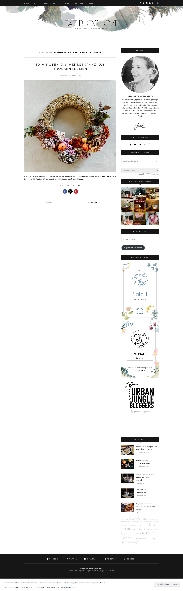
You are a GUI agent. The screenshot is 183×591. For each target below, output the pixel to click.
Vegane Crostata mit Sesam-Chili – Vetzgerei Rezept (145, 506)
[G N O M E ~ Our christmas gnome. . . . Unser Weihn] (140, 193)
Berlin (128, 534)
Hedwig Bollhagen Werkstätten (143, 491)
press (90, 3)
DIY (136, 519)
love (55, 3)
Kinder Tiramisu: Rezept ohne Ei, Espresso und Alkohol (145, 477)
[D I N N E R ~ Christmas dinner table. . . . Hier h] (152, 193)
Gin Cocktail (154, 519)
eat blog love (132, 525)
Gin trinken (143, 539)
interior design (127, 519)
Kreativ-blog (125, 521)
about (67, 3)
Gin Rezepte (136, 539)
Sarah (94, 202)
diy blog (155, 521)
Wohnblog (148, 521)
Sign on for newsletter (133, 248)
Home (27, 3)
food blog (151, 539)
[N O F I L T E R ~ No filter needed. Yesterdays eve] (140, 218)
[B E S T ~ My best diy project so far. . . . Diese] (152, 218)
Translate (155, 174)
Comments (47, 202)
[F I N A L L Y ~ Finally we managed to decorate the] (152, 206)
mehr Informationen (68, 587)
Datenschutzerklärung (95, 568)
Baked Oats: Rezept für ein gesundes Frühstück (146, 448)
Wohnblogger (144, 519)
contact (79, 3)
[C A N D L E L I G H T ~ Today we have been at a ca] (140, 206)
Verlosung (124, 525)
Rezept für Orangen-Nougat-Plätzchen (144, 462)
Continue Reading (70, 185)
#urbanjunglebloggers (136, 521)
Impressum (84, 568)
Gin (151, 529)
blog (46, 3)
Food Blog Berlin (140, 528)
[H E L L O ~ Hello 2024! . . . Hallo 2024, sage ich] (127, 193)
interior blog (129, 542)
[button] (65, 191)
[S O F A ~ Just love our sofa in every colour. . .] (127, 218)
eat (35, 3)
